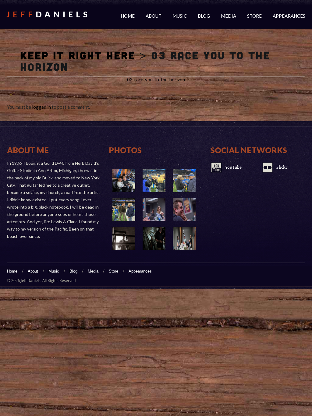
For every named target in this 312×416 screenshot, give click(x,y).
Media (228, 16)
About (153, 16)
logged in (41, 107)
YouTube (233, 167)
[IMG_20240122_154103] (123, 210)
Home (128, 16)
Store (254, 16)
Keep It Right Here (77, 55)
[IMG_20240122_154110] (184, 181)
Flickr (281, 167)
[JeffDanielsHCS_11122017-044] (184, 239)
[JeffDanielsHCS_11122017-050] (123, 239)
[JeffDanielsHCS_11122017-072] (184, 210)
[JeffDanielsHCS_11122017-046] (154, 239)
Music (179, 16)
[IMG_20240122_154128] (123, 181)
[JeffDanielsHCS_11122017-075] (154, 210)
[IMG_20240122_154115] (154, 181)
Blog (204, 16)
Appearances (289, 16)
